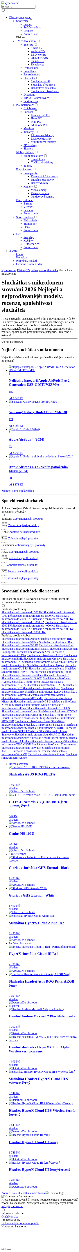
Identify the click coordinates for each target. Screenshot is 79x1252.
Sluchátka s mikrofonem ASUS (45, 655)
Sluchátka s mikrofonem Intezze (30, 681)
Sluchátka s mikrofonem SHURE (44, 727)
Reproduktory (32, 74)
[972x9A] (2, 582)
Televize (28, 44)
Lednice (28, 30)
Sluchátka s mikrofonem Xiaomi (46, 754)
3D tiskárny (30, 145)
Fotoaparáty (30, 173)
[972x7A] (2, 569)
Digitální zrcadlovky (43, 179)
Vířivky (28, 206)
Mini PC (36, 121)
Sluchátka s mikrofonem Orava (19, 711)
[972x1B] (5, 529)
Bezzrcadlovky (39, 183)
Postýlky (29, 237)
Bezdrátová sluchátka (43, 88)
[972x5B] (5, 555)
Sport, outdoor (24, 217)
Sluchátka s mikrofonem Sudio (47, 737)
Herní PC (36, 118)
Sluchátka (29, 78)
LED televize (38, 54)
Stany (27, 227)
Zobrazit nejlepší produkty (28, 518)
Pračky (28, 24)
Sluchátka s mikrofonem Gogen (45, 665)
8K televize (37, 64)
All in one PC (39, 125)
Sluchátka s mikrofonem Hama (46, 668)
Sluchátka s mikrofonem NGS (30, 701)
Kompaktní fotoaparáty (44, 176)
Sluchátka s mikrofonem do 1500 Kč (33, 615)
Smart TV (36, 48)
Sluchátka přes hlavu (43, 84)
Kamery (28, 186)
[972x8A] (2, 575)
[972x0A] (2, 522)
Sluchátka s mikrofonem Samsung (43, 724)
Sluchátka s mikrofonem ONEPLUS (48, 708)
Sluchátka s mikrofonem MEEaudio (22, 698)
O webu (14, 250)
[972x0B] (5, 522)
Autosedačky (31, 243)
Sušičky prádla (32, 27)
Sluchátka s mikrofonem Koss (56, 645)
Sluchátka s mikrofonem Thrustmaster (54, 744)
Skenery (28, 148)
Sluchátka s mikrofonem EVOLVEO (43, 661)
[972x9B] (5, 582)
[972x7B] (5, 569)
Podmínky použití (26, 260)
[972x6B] (5, 562)
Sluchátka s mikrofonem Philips (28, 718)
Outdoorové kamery (42, 196)
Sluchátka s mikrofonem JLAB (44, 685)
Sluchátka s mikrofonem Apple (19, 638)
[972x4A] (2, 549)
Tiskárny (29, 132)
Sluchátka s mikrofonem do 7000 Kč (52, 628)
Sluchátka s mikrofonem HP (52, 675)
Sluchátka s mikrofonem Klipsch (41, 688)
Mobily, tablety (25, 152)
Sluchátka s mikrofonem (45, 91)
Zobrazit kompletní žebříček (17, 490)
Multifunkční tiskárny (43, 141)
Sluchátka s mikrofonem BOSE (19, 645)
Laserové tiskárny (41, 138)
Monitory (29, 128)
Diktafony (29, 94)
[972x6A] (2, 562)
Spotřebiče (22, 20)
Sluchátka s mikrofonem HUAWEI (21, 678)
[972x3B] (5, 542)
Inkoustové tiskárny (42, 135)
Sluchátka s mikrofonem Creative (42, 658)
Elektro (21, 270)
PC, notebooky (25, 104)
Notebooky (30, 108)
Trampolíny (30, 223)
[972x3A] (2, 542)
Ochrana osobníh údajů (29, 264)
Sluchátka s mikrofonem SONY (19, 642)
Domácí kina (31, 67)
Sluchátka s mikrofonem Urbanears (32, 751)
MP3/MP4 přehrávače (36, 97)
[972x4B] (5, 549)
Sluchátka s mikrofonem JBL (55, 638)
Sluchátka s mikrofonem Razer (33, 721)
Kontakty (21, 257)
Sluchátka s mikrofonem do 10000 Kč (23, 632)
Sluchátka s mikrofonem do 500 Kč (22, 612)
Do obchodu (28, 791)
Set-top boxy (31, 101)
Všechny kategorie (20, 17)
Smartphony (38, 159)
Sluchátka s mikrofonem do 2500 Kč (52, 618)
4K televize (37, 61)
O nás (19, 254)
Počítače (28, 111)
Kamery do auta (40, 193)
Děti (18, 234)
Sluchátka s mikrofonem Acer (33, 652)
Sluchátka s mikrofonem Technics (44, 741)
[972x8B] (5, 575)
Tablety (28, 165)
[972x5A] (2, 555)
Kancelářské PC (40, 115)
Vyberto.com (8, 270)
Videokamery (38, 189)
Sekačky (28, 210)
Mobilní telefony (33, 155)
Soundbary (30, 71)
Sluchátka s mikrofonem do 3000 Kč (22, 622)
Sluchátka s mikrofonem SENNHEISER (25, 648)
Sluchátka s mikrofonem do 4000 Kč (33, 625)
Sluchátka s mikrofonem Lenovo (44, 691)
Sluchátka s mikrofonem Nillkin (30, 704)
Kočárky (29, 240)
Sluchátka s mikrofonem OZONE (57, 711)
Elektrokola (30, 220)
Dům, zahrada (24, 200)
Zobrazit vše (31, 34)
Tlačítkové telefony (42, 162)
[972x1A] (2, 529)
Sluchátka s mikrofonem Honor (53, 671)
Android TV (38, 51)
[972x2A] (2, 536)
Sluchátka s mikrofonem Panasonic (21, 714)
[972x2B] (5, 536)
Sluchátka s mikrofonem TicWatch (21, 747)
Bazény (28, 203)
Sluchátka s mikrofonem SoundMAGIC (37, 734)
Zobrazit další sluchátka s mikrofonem (23, 1193)
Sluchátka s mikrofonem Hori (18, 675)
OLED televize (40, 57)
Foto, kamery (24, 169)
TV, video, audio (26, 41)
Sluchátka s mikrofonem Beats (56, 642)
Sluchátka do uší (40, 81)
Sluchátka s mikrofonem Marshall (46, 694)
